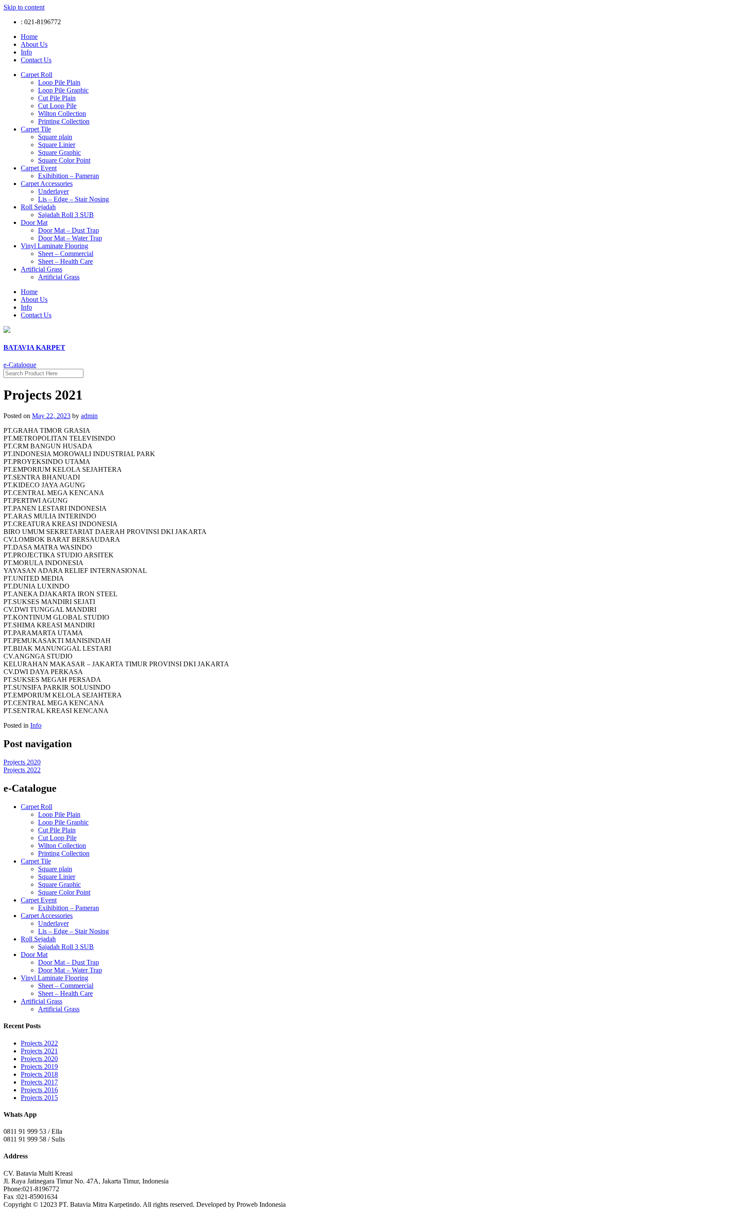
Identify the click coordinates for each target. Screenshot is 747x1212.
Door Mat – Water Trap (70, 238)
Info (26, 52)
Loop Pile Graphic (63, 90)
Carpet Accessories (47, 183)
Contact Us (36, 60)
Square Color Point (64, 160)
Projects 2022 (22, 770)
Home (29, 36)
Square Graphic (59, 152)
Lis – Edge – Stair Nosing (73, 199)
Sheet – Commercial (65, 253)
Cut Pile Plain (57, 98)
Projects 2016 (39, 1090)
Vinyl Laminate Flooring (54, 245)
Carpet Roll (36, 74)
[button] (19, 364)
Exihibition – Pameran (68, 175)
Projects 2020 (22, 762)
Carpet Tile (36, 129)
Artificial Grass (41, 269)
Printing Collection (63, 121)
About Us (34, 44)
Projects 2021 (39, 1051)
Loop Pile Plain (59, 82)
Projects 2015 (39, 1097)
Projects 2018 (39, 1074)
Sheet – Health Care (65, 261)
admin (89, 415)
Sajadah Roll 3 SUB (66, 214)
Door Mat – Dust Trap (68, 230)
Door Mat (34, 222)
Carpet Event (39, 168)
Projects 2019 (39, 1066)
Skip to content (24, 7)
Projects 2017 (39, 1082)
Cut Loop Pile (57, 105)
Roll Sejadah (38, 207)
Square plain (55, 137)
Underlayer (53, 191)
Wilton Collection (62, 113)
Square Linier (56, 144)
